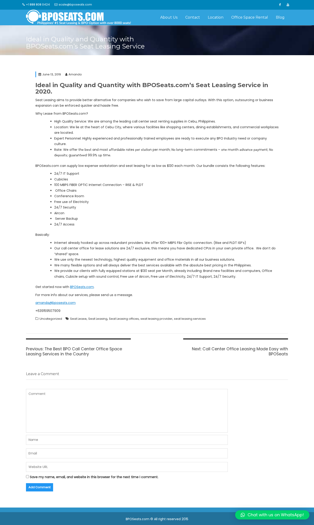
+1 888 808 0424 (38, 4)
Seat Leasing (97, 319)
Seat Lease (78, 319)
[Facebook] (279, 5)
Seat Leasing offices (124, 319)
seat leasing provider (156, 319)
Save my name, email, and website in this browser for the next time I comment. (94, 477)
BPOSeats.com (82, 287)
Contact (192, 17)
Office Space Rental (249, 17)
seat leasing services (190, 319)
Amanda (75, 74)
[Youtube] (287, 5)
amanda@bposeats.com (55, 302)
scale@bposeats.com (75, 4)
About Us (168, 17)
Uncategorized (51, 319)
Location (215, 17)
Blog (280, 17)
